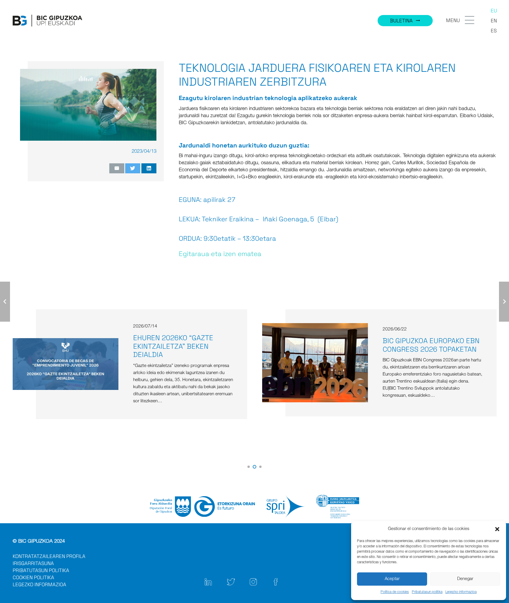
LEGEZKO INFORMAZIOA (39, 584)
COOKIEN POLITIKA (33, 577)
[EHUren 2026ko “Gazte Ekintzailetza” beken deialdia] (65, 341)
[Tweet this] (132, 168)
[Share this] (148, 168)
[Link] (47, 20)
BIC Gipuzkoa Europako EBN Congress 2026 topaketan (431, 345)
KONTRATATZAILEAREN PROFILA (49, 556)
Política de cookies (395, 592)
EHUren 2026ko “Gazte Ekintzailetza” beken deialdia (173, 346)
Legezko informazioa (461, 592)
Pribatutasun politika (427, 592)
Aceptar (392, 579)
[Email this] (116, 168)
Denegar (465, 579)
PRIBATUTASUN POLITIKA (41, 570)
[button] (497, 529)
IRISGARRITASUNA (33, 563)
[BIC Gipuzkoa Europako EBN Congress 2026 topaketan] (315, 326)
